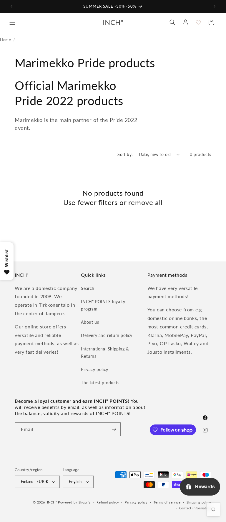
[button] (12, 22)
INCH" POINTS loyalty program (103, 305)
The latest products (100, 382)
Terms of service (167, 502)
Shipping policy (199, 502)
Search (87, 288)
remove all (145, 202)
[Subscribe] (113, 429)
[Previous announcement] (11, 6)
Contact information (195, 508)
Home (5, 39)
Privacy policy (94, 369)
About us (90, 322)
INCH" (52, 502)
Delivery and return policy (106, 335)
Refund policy (108, 502)
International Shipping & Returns (105, 352)
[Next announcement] (214, 6)
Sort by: (125, 154)
